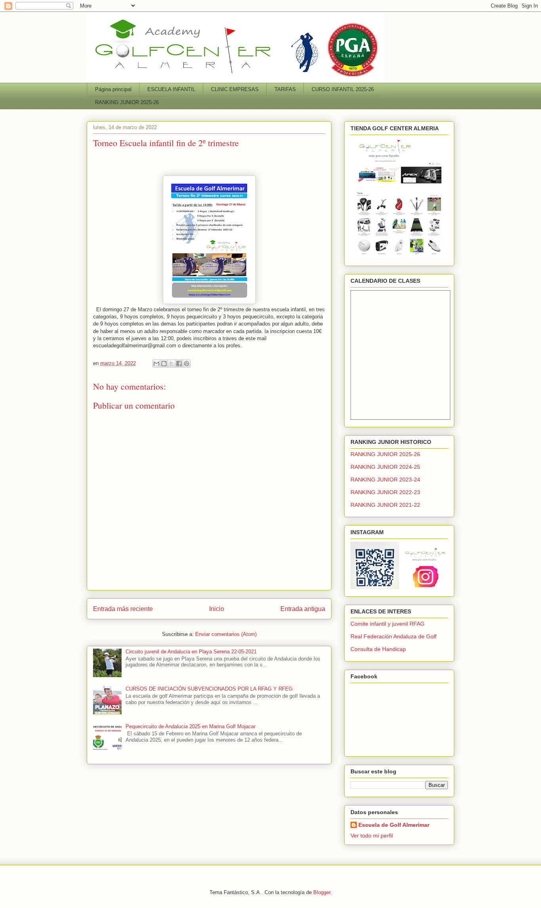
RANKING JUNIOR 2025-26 (127, 102)
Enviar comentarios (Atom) (226, 634)
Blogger (321, 892)
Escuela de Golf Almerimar (393, 825)
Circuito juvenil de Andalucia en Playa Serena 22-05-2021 (191, 652)
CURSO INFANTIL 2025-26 (343, 89)
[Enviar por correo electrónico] (156, 363)
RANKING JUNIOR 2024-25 (385, 467)
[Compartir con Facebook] (179, 363)
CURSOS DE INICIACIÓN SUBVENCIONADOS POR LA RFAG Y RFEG (209, 689)
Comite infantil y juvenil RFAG (388, 624)
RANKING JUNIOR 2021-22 (385, 505)
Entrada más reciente (123, 608)
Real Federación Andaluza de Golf (393, 636)
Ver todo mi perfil (372, 835)
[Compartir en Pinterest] (186, 363)
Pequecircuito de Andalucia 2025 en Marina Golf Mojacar (190, 726)
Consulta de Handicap (378, 649)
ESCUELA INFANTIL (171, 89)
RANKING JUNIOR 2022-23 (385, 492)
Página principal (113, 89)
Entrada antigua (302, 608)
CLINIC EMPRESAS (235, 89)
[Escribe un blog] (164, 363)
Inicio (216, 608)
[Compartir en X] (171, 363)
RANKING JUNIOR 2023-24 (385, 479)
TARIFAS (285, 89)
